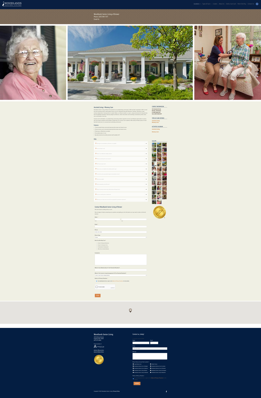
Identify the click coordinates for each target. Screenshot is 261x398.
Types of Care (206, 4)
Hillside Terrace (154, 364)
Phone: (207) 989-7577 (101, 17)
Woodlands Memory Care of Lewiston (158, 366)
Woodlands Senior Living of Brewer (140, 370)
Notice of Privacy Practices (117, 281)
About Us (221, 4)
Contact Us (251, 4)
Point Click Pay (242, 4)
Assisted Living (156, 120)
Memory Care (155, 122)
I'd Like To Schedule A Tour (103, 245)
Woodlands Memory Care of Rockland (159, 368)
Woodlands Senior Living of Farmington (159, 370)
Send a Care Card (231, 4)
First (96, 220)
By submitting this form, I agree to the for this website (113, 281)
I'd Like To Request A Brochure (103, 243)
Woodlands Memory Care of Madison (141, 368)
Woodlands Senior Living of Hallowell (141, 372)
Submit (137, 383)
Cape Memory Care (137, 364)
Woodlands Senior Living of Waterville (159, 372)
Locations (196, 4)
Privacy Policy (116, 391)
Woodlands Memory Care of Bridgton (141, 366)
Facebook (257, 4)
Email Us (96, 19)
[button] (130, 311)
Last (122, 220)
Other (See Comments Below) (103, 248)
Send (97, 295)
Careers (215, 4)
